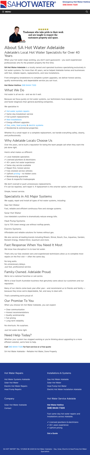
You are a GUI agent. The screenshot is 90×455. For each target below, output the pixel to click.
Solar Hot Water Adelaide (15, 405)
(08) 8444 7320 (70, 5)
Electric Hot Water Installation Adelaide (64, 389)
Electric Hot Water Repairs (15, 386)
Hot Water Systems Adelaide (17, 379)
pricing (17, 174)
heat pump (21, 125)
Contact (7, 408)
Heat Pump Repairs (12, 389)
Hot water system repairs (17, 111)
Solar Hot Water (11, 383)
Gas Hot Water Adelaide (58, 379)
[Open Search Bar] (87, 12)
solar (13, 125)
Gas (8, 125)
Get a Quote (52, 433)
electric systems (36, 125)
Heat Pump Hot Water (57, 386)
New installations (14, 120)
